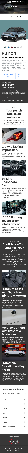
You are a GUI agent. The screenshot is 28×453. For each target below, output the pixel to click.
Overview (6, 17)
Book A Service (20, 76)
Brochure (20, 17)
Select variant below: (13, 389)
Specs (13, 17)
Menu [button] (15, 6)
